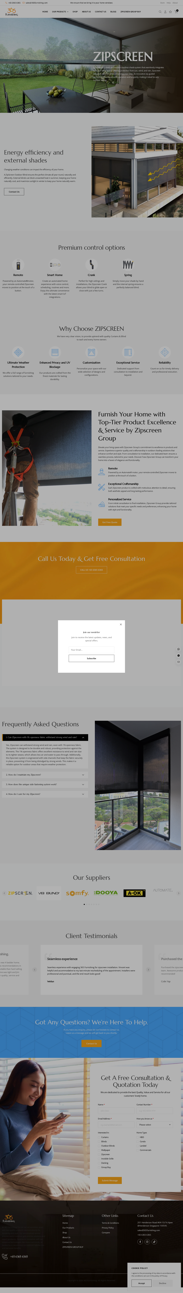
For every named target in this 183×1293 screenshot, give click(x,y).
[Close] (121, 624)
